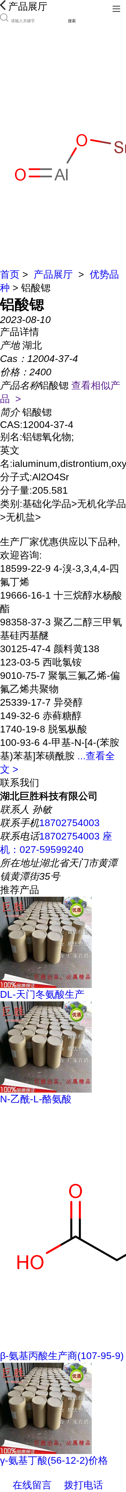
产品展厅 (53, 274)
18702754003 (69, 822)
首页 (10, 274)
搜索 (72, 21)
